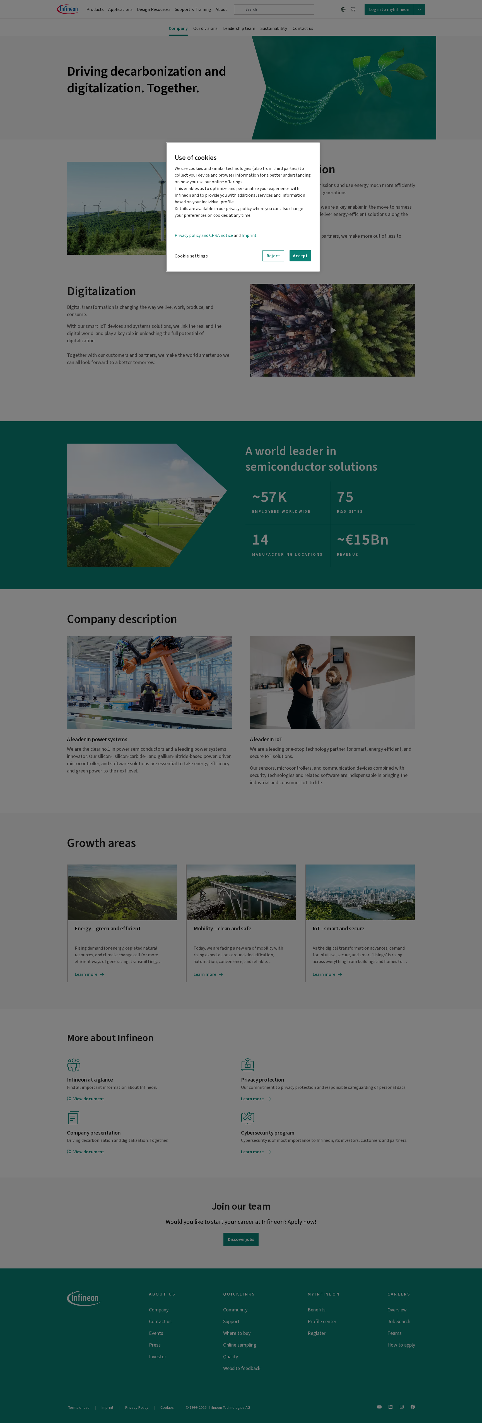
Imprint (249, 235)
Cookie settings (191, 256)
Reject (273, 256)
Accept (300, 256)
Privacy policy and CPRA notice (204, 235)
